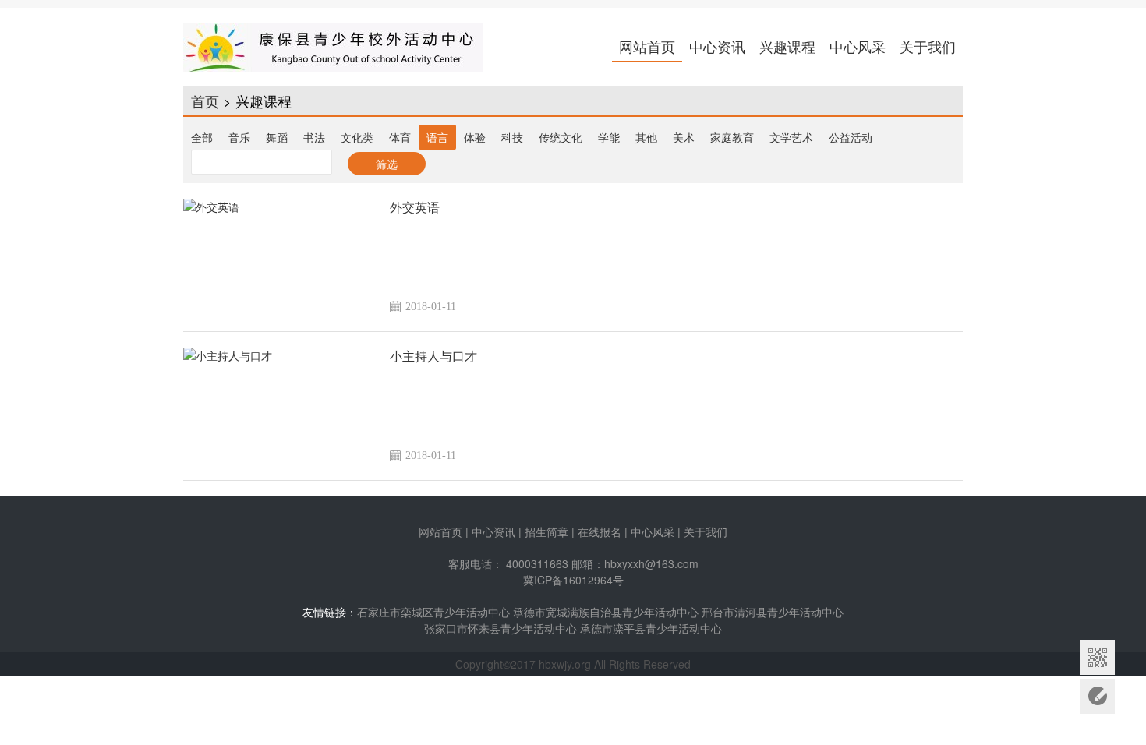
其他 (646, 137)
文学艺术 (791, 137)
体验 (475, 137)
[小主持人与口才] (280, 406)
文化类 (357, 137)
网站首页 (647, 46)
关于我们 (928, 46)
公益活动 (850, 137)
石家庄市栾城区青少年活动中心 (433, 612)
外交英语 (415, 207)
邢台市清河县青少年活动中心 (773, 612)
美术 (684, 137)
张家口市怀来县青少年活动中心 (500, 628)
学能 (609, 137)
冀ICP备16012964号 (573, 580)
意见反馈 (1097, 696)
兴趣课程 (787, 46)
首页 (205, 100)
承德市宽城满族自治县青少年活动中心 (606, 612)
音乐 (239, 137)
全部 (202, 137)
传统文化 (560, 137)
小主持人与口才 (433, 356)
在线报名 (599, 531)
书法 (314, 137)
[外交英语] (280, 257)
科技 (512, 137)
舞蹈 (277, 137)
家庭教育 (732, 137)
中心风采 (857, 46)
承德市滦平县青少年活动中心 (651, 628)
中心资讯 (717, 46)
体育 (400, 137)
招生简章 (546, 531)
